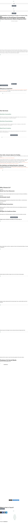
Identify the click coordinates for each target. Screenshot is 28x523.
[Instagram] (1, 512)
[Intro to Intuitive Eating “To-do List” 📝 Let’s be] (7, 463)
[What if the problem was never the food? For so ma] (21, 445)
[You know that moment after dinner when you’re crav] (21, 492)
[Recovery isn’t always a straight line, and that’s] (7, 371)
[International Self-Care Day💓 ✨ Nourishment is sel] (21, 418)
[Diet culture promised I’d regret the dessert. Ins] (21, 480)
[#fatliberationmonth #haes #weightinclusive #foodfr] (21, 368)
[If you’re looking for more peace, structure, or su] (7, 479)
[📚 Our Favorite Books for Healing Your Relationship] (7, 383)
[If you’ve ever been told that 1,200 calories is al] (21, 396)
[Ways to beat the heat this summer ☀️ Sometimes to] (7, 396)
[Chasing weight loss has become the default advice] (21, 407)
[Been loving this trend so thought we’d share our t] (7, 404)
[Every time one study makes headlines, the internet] (21, 456)
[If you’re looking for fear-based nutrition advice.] (7, 419)
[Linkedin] (6, 512)
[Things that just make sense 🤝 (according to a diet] (7, 444)
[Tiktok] (4, 512)
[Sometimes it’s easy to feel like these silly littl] (7, 432)
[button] (14, 3)
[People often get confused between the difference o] (21, 381)
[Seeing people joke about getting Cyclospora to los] (21, 430)
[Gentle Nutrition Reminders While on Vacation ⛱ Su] (7, 491)
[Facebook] (3, 512)
